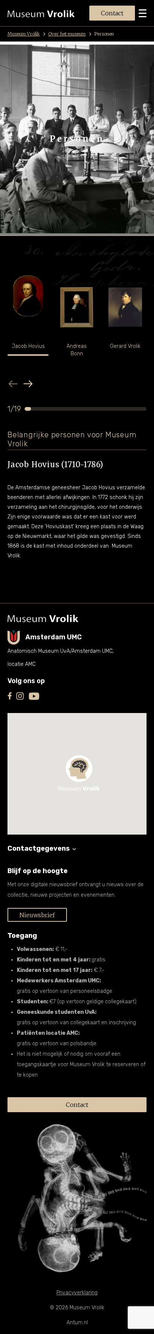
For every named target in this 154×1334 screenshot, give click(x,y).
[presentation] (13, 383)
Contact (112, 13)
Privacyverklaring (77, 1292)
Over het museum (67, 34)
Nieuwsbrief (37, 915)
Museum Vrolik (23, 34)
